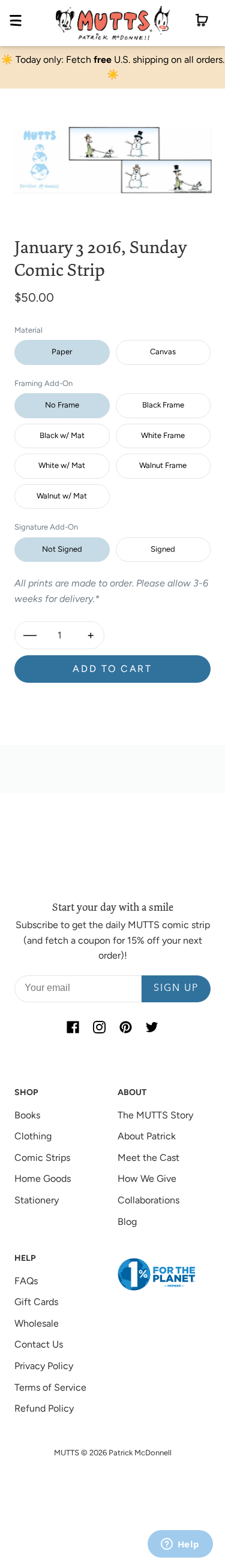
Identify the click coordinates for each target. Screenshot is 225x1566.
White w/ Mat (61, 465)
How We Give (147, 1178)
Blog (127, 1221)
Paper (62, 351)
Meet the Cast (148, 1157)
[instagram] (99, 1027)
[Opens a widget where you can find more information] (180, 1545)
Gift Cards (36, 1301)
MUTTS (66, 1452)
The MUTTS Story (155, 1115)
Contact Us (38, 1344)
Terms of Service (50, 1387)
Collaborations (148, 1200)
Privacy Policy (43, 1366)
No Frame (62, 404)
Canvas (163, 351)
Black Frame (163, 404)
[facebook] (73, 1027)
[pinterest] (126, 1027)
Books (27, 1115)
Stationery (36, 1200)
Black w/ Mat (62, 435)
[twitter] (152, 1027)
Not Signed (62, 549)
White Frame (163, 435)
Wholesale (36, 1323)
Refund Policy (44, 1408)
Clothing (33, 1136)
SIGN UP (176, 988)
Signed (163, 549)
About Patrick (147, 1136)
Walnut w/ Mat (62, 495)
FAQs (26, 1281)
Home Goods (42, 1178)
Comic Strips (42, 1157)
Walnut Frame (163, 465)
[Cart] (201, 23)
